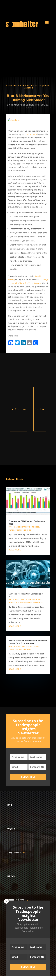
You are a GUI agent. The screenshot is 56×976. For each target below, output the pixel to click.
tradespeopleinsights (25, 105)
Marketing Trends (32, 86)
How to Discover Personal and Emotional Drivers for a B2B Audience (28, 642)
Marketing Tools (29, 600)
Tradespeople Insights (20, 530)
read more (15, 550)
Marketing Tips (13, 86)
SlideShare (32, 134)
